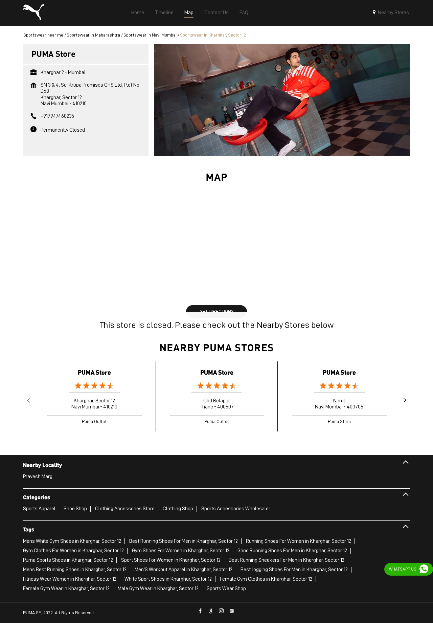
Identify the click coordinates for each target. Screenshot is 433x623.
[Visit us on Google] (211, 611)
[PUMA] (33, 13)
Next (405, 400)
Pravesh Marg (37, 476)
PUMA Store (94, 372)
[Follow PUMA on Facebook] (200, 611)
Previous (28, 400)
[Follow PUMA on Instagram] (221, 611)
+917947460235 (57, 116)
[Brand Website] (232, 611)
